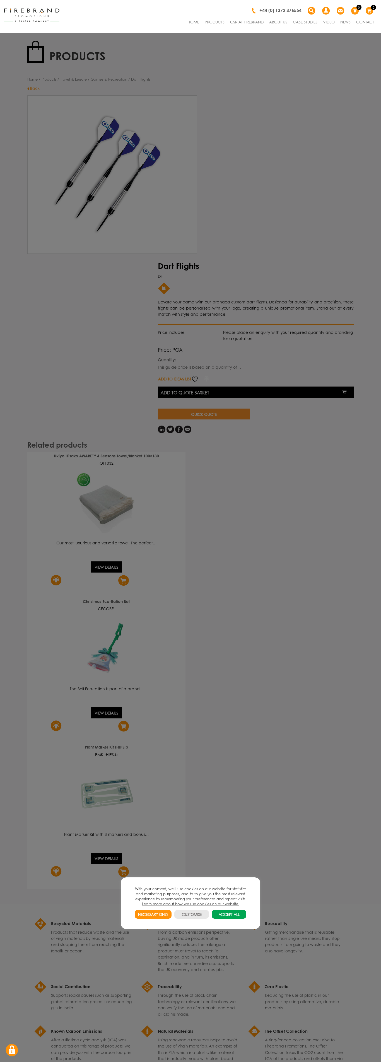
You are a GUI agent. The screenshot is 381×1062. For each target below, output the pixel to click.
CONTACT (365, 22)
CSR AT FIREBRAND (247, 22)
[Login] (326, 11)
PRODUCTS (215, 22)
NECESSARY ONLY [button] (153, 914)
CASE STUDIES (305, 22)
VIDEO (329, 22)
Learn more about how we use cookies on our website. (190, 903)
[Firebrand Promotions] (31, 15)
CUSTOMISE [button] (192, 914)
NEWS (345, 22)
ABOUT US (278, 22)
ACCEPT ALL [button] (229, 914)
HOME (193, 22)
